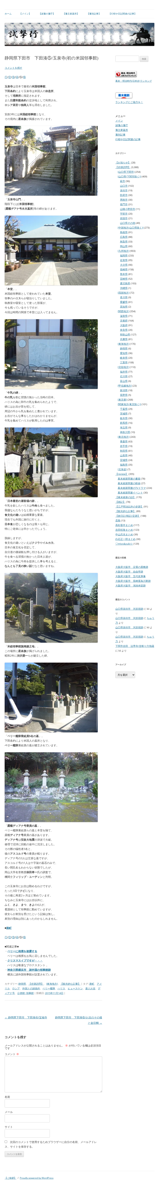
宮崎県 (124, 278)
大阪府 (124, 325)
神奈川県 (125, 432)
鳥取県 (124, 241)
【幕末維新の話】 (125, 497)
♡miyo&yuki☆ (124, 543)
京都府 (124, 320)
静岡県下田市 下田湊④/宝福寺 (26, 1017)
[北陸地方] (123, 367)
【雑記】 (120, 502)
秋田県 (124, 450)
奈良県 (124, 330)
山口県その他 (127, 223)
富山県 (124, 381)
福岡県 (124, 255)
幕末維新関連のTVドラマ (132, 488)
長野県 (124, 395)
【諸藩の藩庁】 (47, 13)
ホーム (8, 13)
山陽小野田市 (127, 209)
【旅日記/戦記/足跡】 (127, 516)
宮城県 (124, 460)
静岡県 (22, 983)
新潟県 (124, 390)
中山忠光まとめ (124, 534)
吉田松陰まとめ (124, 529)
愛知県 (124, 353)
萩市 (122, 181)
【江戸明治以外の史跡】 (129, 506)
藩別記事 (120, 134)
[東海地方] (52, 983)
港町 (9, 928)
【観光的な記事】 (70, 983)
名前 (7, 1097)
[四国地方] (123, 292)
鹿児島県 (125, 283)
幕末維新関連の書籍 (129, 478)
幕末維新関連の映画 (129, 483)
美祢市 (124, 190)
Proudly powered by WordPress (37, 1178)
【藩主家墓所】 (71, 13)
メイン (119, 120)
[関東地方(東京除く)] (129, 404)
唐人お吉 (90, 988)
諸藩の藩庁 (121, 125)
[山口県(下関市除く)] (129, 176)
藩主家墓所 (121, 130)
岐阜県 (124, 357)
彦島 (117, 520)
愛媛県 (124, 302)
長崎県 (124, 269)
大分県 (124, 265)
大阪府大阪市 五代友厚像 (130, 576)
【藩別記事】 (94, 13)
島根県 (124, 232)
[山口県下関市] (126, 172)
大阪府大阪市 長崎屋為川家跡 (133, 581)
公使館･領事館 (25, 993)
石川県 (124, 376)
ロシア (16, 988)
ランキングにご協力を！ (129, 102)
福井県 (124, 371)
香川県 (124, 297)
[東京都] (122, 399)
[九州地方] (123, 251)
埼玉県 (124, 427)
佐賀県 (124, 260)
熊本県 (124, 274)
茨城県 (124, 413)
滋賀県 (124, 316)
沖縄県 (124, 288)
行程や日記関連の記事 (128, 139)
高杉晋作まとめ (124, 525)
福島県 (124, 464)
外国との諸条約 (31, 988)
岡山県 (124, 246)
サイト (9, 1127)
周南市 (124, 199)
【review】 (121, 474)
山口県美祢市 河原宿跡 (129, 609)
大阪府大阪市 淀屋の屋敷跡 (131, 567)
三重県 (124, 362)
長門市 (124, 204)
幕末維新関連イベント (130, 492)
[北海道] (122, 469)
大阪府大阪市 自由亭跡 (129, 571)
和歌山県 (125, 334)
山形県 (124, 455)
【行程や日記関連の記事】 (123, 13)
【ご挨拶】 (10, 1178)
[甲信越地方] (125, 385)
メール (9, 1112)
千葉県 (124, 409)
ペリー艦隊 (48, 988)
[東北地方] (123, 437)
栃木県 (124, 418)
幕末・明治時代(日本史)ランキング (133, 80)
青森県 (124, 441)
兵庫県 (124, 339)
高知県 (124, 306)
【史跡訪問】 (36, 983)
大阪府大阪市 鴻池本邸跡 (130, 585)
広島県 (124, 237)
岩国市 (124, 218)
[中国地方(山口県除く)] (130, 227)
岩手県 (124, 446)
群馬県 (124, 423)
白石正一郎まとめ (125, 539)
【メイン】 (25, 13)
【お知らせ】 (122, 162)
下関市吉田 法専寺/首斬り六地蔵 (134, 646)
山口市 (124, 185)
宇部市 (124, 213)
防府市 (124, 195)
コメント (12, 1054)
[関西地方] (123, 311)
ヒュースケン (75, 988)
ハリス (61, 988)
